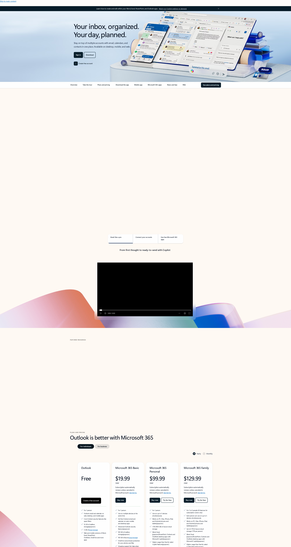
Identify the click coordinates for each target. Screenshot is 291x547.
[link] (73, 86)
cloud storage (93, 517)
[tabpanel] (145, 154)
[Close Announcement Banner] (218, 8)
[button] (79, 392)
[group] (94, 373)
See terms (133, 482)
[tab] (77, 112)
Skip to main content (8, 1)
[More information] (101, 514)
